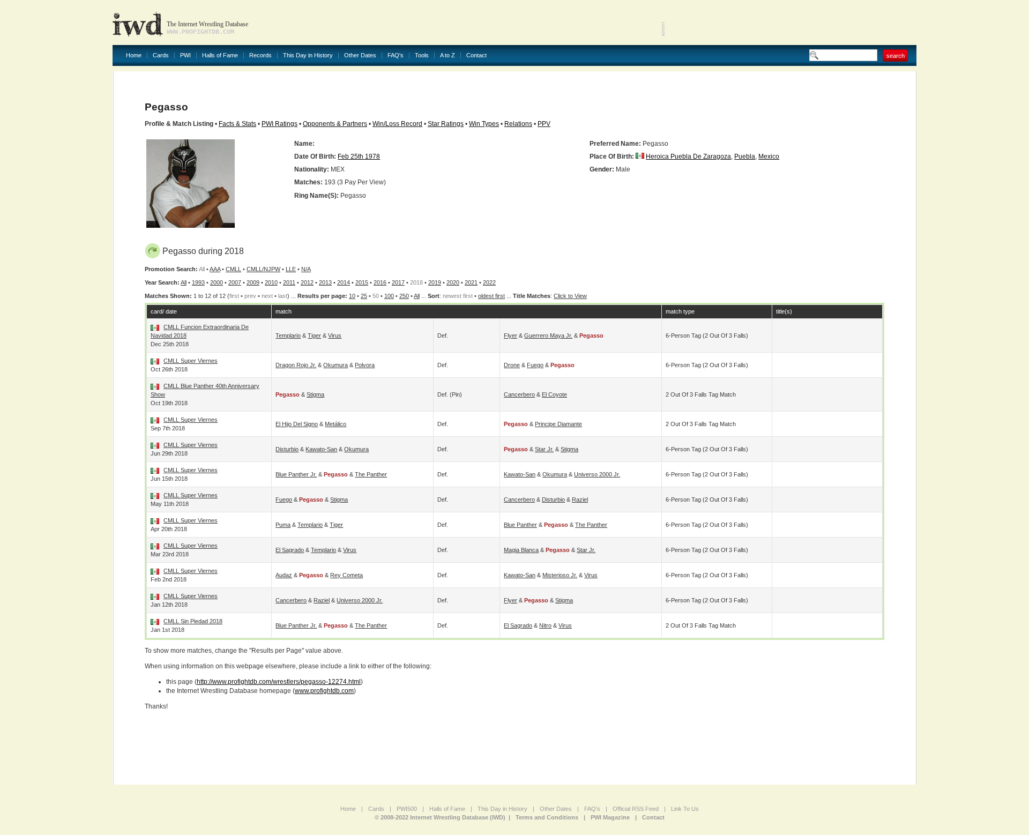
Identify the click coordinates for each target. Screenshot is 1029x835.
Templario (288, 335)
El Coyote (554, 394)
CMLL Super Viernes (190, 360)
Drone (512, 365)
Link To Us (685, 809)
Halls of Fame (220, 55)
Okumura (335, 365)
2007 (234, 282)
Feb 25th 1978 (359, 156)
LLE (291, 269)
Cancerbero (519, 394)
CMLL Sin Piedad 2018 (192, 621)
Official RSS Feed (636, 809)
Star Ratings (446, 124)
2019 (434, 282)
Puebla (744, 156)
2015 (361, 282)
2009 (253, 282)
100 (389, 296)
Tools (422, 55)
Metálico (335, 424)
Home (133, 55)
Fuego (535, 365)
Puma (282, 524)
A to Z (447, 55)
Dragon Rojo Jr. (295, 365)
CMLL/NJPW (263, 269)
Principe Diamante (558, 424)
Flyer (510, 335)
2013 (325, 282)
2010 (271, 282)
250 (404, 296)
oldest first (491, 296)
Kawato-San (321, 449)
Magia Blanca (521, 550)
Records (260, 55)
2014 (343, 282)
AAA (215, 269)
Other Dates (360, 55)
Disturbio (287, 449)
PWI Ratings (279, 124)
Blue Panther (520, 524)
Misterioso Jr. (559, 575)
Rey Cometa (346, 575)
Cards (161, 55)
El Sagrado (289, 550)
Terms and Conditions (547, 817)
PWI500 (407, 809)
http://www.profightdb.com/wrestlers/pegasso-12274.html (279, 681)
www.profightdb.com (324, 691)
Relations (518, 124)
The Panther (371, 474)
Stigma (315, 394)
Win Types (484, 124)
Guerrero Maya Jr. (548, 335)
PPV (544, 124)
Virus (334, 335)
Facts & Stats (237, 124)
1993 (198, 282)
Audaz (283, 575)
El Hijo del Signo (296, 424)
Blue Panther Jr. (296, 474)
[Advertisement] (791, 21)
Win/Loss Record (397, 124)
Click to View (570, 296)
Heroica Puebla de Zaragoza (688, 156)
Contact (476, 55)
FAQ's (395, 55)
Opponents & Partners (335, 124)
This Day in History (308, 55)
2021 (471, 282)
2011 (289, 282)
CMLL (233, 269)
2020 (452, 282)
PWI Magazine (610, 817)
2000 (216, 282)
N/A (306, 269)
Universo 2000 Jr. (597, 474)
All (184, 282)
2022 (489, 282)
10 (352, 296)
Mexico (768, 156)
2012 (307, 282)
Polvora (365, 365)
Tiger (314, 335)
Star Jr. (544, 449)
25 (364, 296)
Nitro (545, 625)
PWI (185, 55)
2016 (380, 282)
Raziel (580, 499)
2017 (398, 282)
